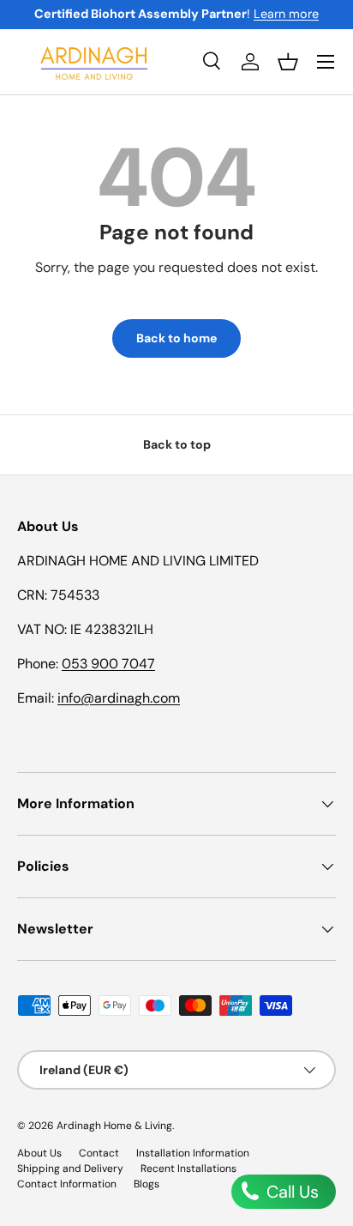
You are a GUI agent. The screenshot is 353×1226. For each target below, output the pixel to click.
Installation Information (192, 1153)
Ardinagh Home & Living (114, 1125)
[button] (288, 62)
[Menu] (325, 62)
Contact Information (67, 1184)
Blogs (146, 1184)
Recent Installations (188, 1168)
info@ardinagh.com (118, 698)
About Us (39, 1153)
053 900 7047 (108, 664)
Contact (99, 1153)
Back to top (177, 444)
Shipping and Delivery (70, 1168)
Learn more (286, 13)
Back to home (176, 338)
